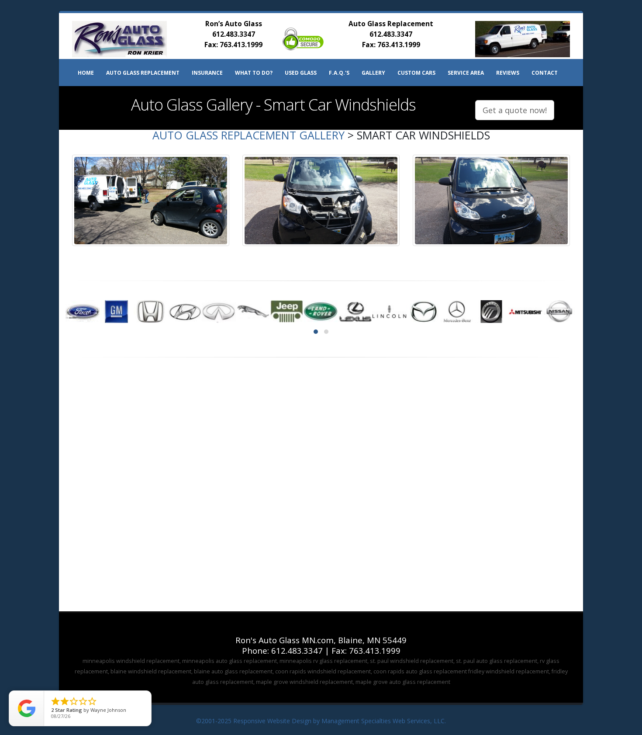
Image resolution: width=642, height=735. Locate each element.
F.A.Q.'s (339, 72)
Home (86, 72)
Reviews (507, 72)
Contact (545, 72)
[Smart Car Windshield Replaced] (491, 200)
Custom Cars (416, 72)
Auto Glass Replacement (142, 72)
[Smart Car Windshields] (150, 200)
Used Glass (301, 72)
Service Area (466, 72)
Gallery (373, 72)
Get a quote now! (515, 110)
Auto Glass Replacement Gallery (248, 135)
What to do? (254, 72)
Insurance (207, 72)
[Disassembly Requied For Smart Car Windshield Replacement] (321, 200)
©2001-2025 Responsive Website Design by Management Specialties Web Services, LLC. (321, 721)
